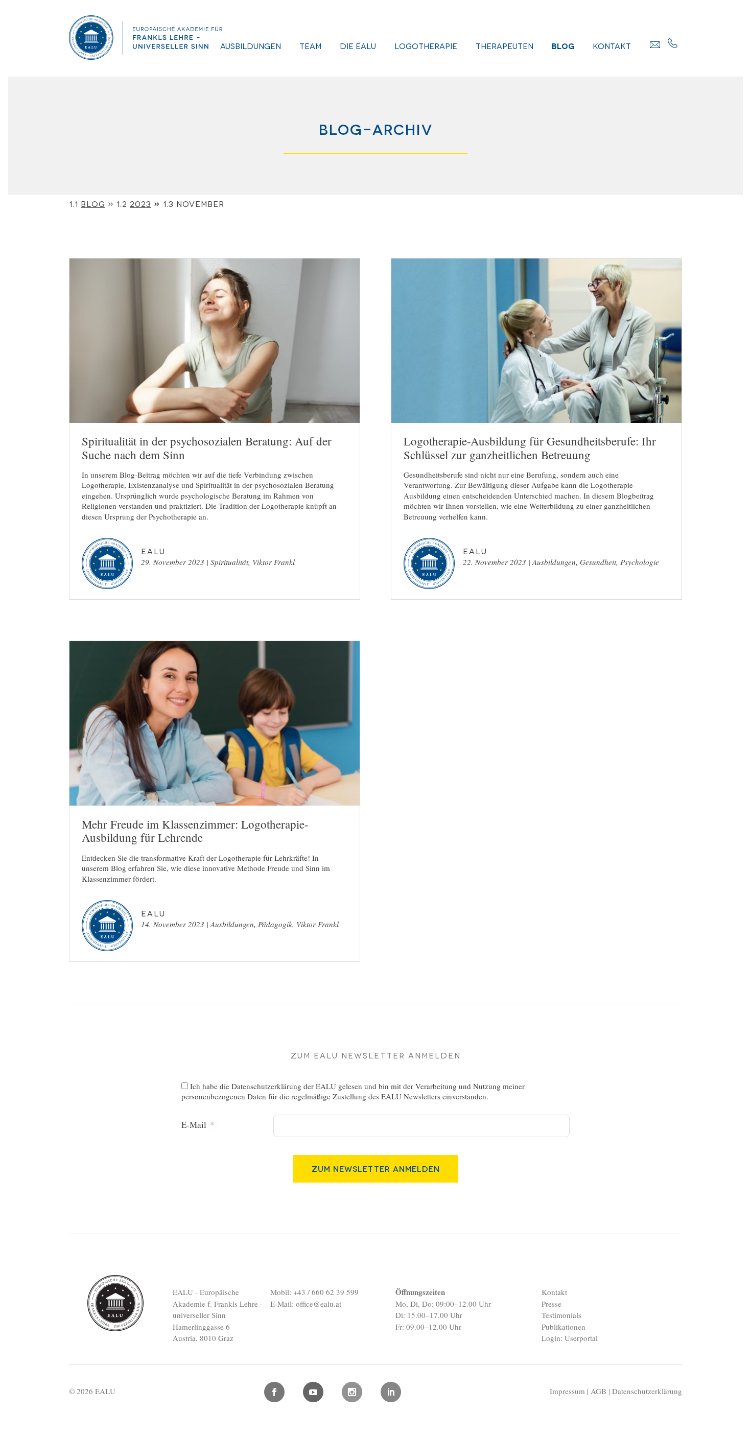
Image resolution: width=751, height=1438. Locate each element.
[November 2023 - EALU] (145, 56)
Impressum (567, 1391)
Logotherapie (425, 45)
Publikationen (563, 1327)
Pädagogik (275, 924)
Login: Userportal (570, 1338)
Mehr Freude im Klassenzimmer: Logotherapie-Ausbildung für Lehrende (195, 830)
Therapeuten (504, 45)
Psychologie (639, 562)
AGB (598, 1391)
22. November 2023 (494, 562)
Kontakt (612, 45)
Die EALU (358, 45)
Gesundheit (598, 562)
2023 (140, 203)
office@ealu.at (318, 1304)
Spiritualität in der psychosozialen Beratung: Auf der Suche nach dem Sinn (207, 447)
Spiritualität (229, 562)
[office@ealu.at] (655, 44)
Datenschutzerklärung (266, 1086)
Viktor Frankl (273, 562)
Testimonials (561, 1315)
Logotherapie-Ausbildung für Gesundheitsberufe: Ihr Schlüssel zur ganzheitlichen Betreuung (530, 447)
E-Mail (193, 1125)
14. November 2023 (172, 924)
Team (310, 45)
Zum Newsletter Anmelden (376, 1168)
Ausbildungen (250, 45)
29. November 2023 (172, 562)
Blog (563, 45)
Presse (551, 1304)
